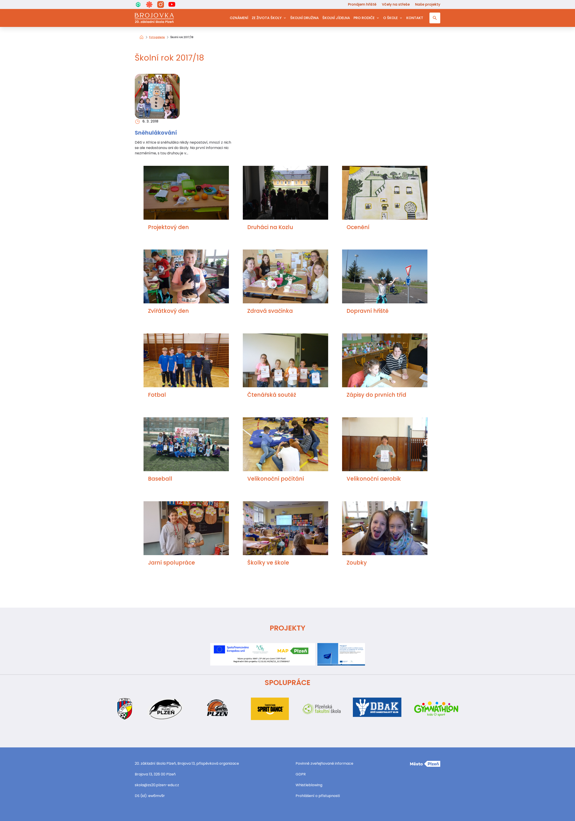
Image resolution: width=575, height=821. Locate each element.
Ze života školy (267, 17)
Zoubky (357, 562)
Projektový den (168, 227)
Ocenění (358, 227)
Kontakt (414, 17)
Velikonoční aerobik (374, 478)
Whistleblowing (309, 785)
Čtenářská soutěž (271, 394)
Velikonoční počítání (275, 478)
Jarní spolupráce (171, 562)
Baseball (160, 478)
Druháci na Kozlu (270, 227)
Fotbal (157, 394)
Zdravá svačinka (270, 311)
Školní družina (304, 17)
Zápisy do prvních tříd (376, 394)
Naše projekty (427, 4)
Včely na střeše (396, 4)
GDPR (301, 774)
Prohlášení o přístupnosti (318, 795)
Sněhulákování (156, 132)
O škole (390, 17)
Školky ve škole (268, 562)
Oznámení (239, 17)
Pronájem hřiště (362, 4)
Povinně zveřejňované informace (324, 763)
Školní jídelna (336, 17)
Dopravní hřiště (368, 311)
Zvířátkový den (168, 311)
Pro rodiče (364, 17)
